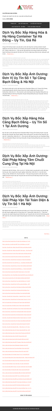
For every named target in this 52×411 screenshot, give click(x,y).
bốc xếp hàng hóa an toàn (42, 182)
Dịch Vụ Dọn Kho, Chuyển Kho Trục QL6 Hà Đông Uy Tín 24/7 (16, 281)
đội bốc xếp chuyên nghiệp (11, 108)
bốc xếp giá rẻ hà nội (22, 182)
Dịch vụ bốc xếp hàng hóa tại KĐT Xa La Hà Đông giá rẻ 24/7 (15, 375)
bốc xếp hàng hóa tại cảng (20, 104)
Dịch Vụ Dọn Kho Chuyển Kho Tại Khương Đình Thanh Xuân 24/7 (16, 314)
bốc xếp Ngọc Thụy (35, 106)
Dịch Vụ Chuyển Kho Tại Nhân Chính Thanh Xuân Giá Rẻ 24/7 (16, 305)
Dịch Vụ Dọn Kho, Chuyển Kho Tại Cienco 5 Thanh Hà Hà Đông (16, 259)
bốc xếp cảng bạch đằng (8, 103)
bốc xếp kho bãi (5, 224)
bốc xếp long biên (26, 106)
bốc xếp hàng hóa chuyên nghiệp (9, 184)
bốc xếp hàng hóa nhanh (15, 185)
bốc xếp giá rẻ (37, 223)
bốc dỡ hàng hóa (25, 59)
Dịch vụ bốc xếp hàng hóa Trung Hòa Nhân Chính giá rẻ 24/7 (15, 348)
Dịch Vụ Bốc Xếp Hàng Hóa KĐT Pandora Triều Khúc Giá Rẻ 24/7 (16, 342)
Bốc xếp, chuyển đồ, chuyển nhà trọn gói (26, 7)
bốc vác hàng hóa (21, 223)
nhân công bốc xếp (30, 64)
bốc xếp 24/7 (11, 60)
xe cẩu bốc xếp (42, 110)
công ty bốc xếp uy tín (15, 63)
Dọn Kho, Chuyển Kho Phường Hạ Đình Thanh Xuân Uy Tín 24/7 (16, 317)
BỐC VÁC (10, 58)
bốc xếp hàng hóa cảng (21, 146)
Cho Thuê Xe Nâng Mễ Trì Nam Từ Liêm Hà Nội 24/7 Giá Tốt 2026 (17, 366)
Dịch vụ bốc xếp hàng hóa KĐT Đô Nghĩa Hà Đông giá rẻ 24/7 (16, 385)
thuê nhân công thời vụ (33, 110)
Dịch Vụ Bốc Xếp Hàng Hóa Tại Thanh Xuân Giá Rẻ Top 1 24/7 (16, 330)
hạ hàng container (8, 64)
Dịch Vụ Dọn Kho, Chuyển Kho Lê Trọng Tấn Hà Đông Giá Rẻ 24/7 (17, 265)
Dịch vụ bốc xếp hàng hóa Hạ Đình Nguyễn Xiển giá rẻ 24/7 (15, 339)
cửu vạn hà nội (23, 224)
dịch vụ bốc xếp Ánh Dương (32, 186)
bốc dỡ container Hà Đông (14, 59)
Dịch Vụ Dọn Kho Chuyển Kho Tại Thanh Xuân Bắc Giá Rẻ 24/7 (16, 320)
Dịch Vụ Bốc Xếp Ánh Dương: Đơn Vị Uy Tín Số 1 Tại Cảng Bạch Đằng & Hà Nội (25, 78)
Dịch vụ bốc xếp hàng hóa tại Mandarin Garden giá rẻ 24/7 (15, 345)
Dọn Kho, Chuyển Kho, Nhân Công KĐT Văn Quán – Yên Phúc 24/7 (17, 250)
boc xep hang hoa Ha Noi (15, 61)
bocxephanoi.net (17, 107)
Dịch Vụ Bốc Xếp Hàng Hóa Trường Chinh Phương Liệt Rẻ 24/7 (16, 333)
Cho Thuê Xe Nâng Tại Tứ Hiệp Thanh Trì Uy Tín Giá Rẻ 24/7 (15, 354)
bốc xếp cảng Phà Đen (29, 103)
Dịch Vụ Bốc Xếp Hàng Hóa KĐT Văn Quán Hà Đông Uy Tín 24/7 (16, 382)
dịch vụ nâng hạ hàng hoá (41, 224)
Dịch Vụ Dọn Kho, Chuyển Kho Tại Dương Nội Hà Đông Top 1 (16, 290)
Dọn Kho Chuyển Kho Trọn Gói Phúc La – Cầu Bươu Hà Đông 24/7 (17, 262)
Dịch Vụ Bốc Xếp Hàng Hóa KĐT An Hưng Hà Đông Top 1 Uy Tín (16, 388)
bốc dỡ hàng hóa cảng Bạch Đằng (24, 100)
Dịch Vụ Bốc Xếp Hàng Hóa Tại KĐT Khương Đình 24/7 (14, 336)
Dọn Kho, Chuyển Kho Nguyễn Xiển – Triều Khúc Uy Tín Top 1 (16, 327)
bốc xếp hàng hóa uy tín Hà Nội (29, 185)
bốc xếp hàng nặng (9, 106)
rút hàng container (13, 225)
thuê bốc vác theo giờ (24, 225)
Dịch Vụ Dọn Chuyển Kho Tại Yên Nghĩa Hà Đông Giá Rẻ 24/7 (16, 278)
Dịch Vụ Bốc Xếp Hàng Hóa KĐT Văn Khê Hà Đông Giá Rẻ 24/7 (16, 391)
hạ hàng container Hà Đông (19, 64)
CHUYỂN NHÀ (15, 58)
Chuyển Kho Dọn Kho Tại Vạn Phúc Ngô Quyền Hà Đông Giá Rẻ (16, 253)
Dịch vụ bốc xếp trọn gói (8, 188)
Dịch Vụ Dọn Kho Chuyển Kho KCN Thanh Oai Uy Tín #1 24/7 (16, 271)
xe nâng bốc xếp (39, 147)
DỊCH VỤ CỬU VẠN (21, 58)
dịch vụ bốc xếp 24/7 (21, 186)
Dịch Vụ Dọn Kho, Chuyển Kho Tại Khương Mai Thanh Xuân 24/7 (16, 311)
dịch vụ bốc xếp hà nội (44, 186)
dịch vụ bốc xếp (24, 63)
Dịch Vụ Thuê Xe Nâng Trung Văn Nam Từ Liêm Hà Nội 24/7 (15, 363)
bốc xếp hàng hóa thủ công (32, 104)
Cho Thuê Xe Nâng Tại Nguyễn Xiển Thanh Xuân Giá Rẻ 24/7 (16, 369)
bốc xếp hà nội (37, 103)
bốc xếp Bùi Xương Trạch (42, 102)
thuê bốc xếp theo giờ (30, 188)
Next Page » (47, 233)
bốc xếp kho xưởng (40, 185)
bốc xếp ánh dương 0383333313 (18, 102)
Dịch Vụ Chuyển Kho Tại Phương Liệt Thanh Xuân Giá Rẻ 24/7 (16, 302)
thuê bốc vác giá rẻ (39, 64)
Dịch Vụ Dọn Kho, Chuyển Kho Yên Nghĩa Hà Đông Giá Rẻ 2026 (16, 287)
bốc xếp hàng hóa (35, 60)
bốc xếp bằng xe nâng (31, 102)
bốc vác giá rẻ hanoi (13, 145)
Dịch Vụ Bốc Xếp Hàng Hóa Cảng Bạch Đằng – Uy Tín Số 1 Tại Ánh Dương (24, 122)
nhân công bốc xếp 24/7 (35, 108)
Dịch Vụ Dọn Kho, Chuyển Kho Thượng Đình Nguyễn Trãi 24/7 (16, 324)
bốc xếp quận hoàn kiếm (32, 146)
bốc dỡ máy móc (32, 59)
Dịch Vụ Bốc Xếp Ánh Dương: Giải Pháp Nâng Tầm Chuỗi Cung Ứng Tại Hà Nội (25, 159)
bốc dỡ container (12, 100)
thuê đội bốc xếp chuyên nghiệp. (36, 225)
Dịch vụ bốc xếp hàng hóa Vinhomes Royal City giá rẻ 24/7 (15, 351)
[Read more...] (10, 54)
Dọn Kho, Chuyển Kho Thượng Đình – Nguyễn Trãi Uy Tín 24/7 (16, 296)
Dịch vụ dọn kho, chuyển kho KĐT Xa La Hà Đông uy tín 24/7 (16, 244)
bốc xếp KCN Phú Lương (26, 61)
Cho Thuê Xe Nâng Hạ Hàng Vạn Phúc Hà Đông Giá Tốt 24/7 (15, 360)
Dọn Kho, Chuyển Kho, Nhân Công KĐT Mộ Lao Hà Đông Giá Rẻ (16, 247)
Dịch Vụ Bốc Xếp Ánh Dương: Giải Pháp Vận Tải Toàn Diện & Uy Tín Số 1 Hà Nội (25, 200)
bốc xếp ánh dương (18, 60)
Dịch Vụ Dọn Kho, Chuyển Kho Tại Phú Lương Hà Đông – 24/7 (16, 284)
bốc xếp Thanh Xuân (44, 106)
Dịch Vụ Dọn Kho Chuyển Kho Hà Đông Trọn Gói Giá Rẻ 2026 (16, 293)
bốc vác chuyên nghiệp (42, 59)
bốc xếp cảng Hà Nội (18, 103)
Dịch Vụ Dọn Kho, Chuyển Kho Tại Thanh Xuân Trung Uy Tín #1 (16, 299)
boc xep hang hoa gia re (7, 104)
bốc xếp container (12, 182)
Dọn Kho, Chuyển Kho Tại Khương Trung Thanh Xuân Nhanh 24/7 (16, 308)
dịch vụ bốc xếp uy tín (19, 188)
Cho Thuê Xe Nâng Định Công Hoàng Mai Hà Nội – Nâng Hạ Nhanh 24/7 (18, 357)
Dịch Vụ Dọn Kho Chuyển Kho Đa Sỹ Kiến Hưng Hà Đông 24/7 (16, 256)
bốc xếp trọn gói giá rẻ (7, 107)
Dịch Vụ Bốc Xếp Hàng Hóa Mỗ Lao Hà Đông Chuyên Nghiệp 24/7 (17, 379)
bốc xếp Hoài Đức (18, 106)
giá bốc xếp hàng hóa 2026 (24, 108)
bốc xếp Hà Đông (27, 60)
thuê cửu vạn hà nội (11, 110)
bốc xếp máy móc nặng (15, 224)
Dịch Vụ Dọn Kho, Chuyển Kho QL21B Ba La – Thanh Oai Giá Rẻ (16, 268)
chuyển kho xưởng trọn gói (28, 107)
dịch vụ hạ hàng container (34, 63)
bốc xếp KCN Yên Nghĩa (37, 61)
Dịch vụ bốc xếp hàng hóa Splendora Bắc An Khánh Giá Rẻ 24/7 (16, 372)
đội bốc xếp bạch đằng (18, 147)
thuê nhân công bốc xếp (21, 110)
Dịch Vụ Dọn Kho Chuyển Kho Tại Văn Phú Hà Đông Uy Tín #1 (16, 241)
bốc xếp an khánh (44, 100)
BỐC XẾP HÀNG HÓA (16, 99)
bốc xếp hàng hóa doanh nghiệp (25, 184)
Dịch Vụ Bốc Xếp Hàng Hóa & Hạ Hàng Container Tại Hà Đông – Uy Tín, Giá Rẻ (24, 36)
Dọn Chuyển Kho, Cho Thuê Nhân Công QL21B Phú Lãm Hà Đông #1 (17, 275)
